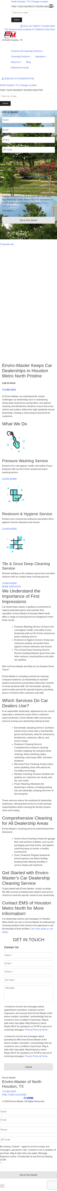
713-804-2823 (9, 390)
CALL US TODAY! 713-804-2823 (38, 26)
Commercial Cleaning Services (26, 51)
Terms (45, 176)
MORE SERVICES (11, 586)
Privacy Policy (32, 176)
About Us (15, 62)
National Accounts (20, 67)
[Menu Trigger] (51, 6)
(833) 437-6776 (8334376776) (18, 78)
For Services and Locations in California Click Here (30, 29)
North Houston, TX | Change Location (29, 1)
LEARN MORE (9, 479)
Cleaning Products (20, 56)
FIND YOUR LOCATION (14, 1095)
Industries (40, 56)
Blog (28, 62)
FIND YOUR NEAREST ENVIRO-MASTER (32, 6)
